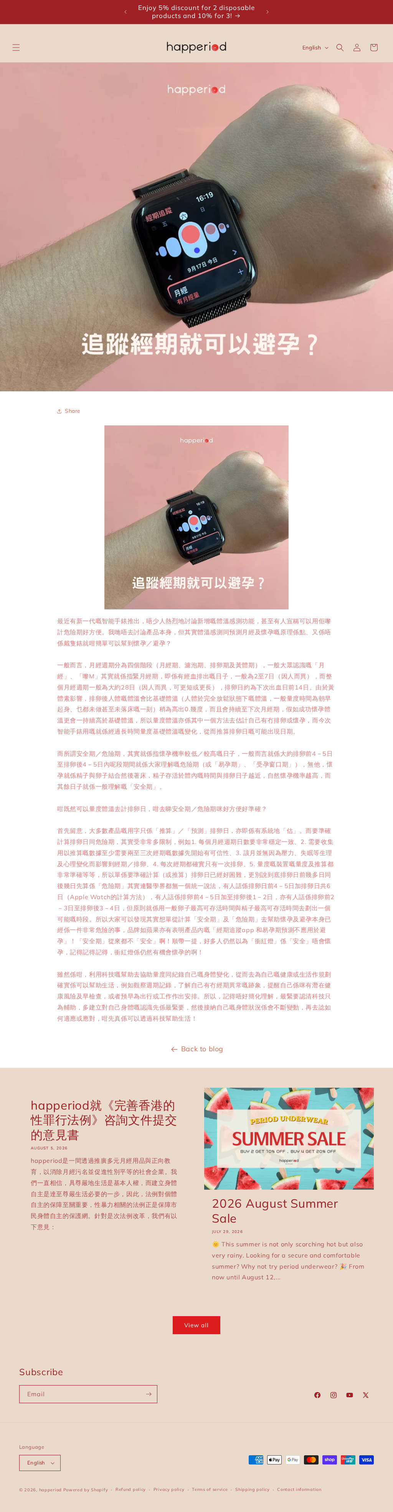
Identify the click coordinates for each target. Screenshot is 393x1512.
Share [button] (73, 410)
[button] (16, 47)
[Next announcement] (267, 12)
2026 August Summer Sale (275, 1210)
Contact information (299, 1489)
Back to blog (202, 1048)
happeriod (50, 1489)
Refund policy (131, 1489)
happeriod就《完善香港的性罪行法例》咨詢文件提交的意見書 (104, 1120)
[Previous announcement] (125, 12)
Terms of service (210, 1489)
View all (196, 1325)
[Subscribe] (148, 1394)
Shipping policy (252, 1489)
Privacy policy (169, 1489)
